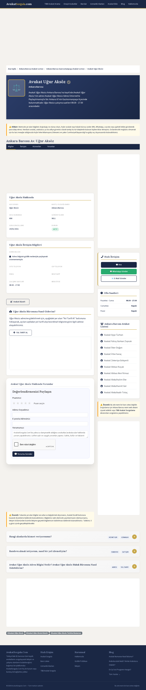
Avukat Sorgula (46, 656)
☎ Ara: (119, 264)
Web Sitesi (56, 281)
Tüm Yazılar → (114, 674)
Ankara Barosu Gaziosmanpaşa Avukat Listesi (65, 69)
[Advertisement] (73, 32)
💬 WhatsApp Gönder (119, 271)
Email (11, 274)
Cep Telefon (57, 266)
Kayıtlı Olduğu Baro (61, 204)
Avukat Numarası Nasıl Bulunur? (121, 656)
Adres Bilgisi (14, 252)
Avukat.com (19, 4)
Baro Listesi (44, 661)
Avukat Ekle (113, 4)
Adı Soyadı (13, 204)
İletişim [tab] (23, 146)
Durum (55, 225)
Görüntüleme (58, 215)
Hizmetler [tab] (37, 146)
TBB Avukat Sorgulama (125, 410)
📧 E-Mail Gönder (118, 278)
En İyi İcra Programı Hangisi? (120, 669)
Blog (123, 4)
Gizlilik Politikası (81, 661)
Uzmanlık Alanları (97, 4)
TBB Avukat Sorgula (48, 671)
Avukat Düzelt (19, 302)
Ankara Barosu (36, 86)
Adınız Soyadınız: (20, 409)
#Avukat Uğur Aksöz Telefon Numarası (66, 633)
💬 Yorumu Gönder (23, 454)
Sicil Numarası (15, 215)
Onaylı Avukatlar (70, 4)
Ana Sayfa (12, 69)
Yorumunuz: (18, 427)
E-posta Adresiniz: (21, 418)
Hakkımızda (133, 4)
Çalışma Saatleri (16, 281)
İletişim (77, 666)
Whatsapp (56, 274)
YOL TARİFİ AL (22, 332)
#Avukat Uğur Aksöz (15, 633)
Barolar (84, 4)
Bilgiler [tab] (11, 146)
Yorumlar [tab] (51, 146)
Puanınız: (17, 397)
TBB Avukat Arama (52, 4)
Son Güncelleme (16, 225)
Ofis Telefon (15, 266)
